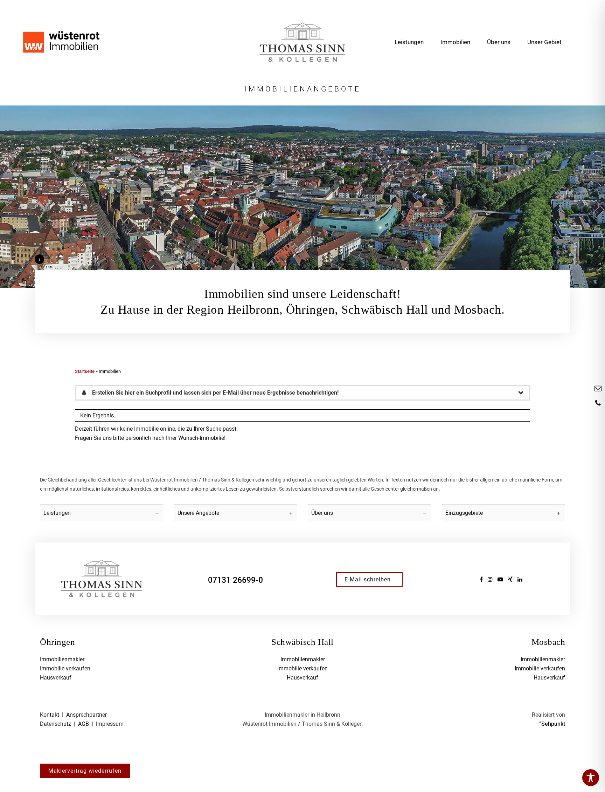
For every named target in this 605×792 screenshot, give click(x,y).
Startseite (85, 371)
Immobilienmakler (62, 659)
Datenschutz (55, 724)
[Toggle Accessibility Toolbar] (591, 778)
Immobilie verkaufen (65, 668)
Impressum (110, 724)
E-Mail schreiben (368, 579)
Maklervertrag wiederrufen (84, 770)
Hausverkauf (55, 677)
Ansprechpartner (86, 714)
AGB (83, 724)
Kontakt (49, 714)
